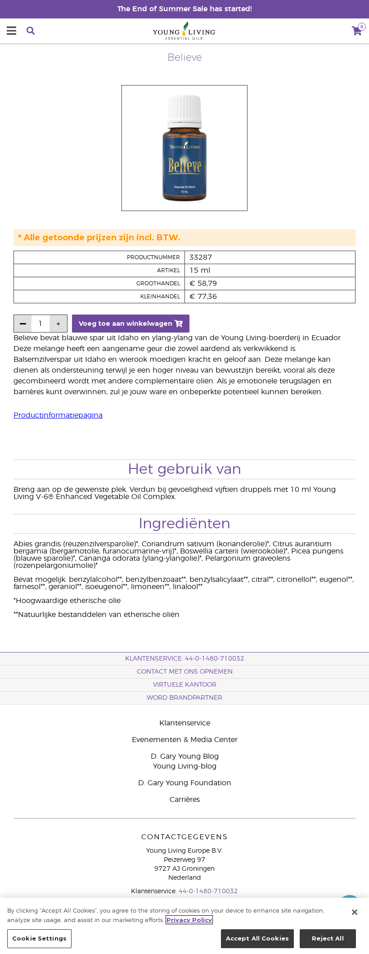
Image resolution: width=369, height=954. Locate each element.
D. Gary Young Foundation (184, 783)
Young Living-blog (184, 766)
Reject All (327, 938)
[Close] (354, 912)
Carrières (185, 799)
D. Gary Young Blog (185, 756)
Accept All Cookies (257, 938)
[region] (184, 926)
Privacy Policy (189, 919)
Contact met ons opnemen (185, 672)
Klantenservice (184, 723)
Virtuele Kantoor (184, 685)
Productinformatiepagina (58, 415)
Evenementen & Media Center (185, 739)
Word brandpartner (184, 698)
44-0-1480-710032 (208, 891)
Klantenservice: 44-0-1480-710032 (184, 659)
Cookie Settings (39, 938)
